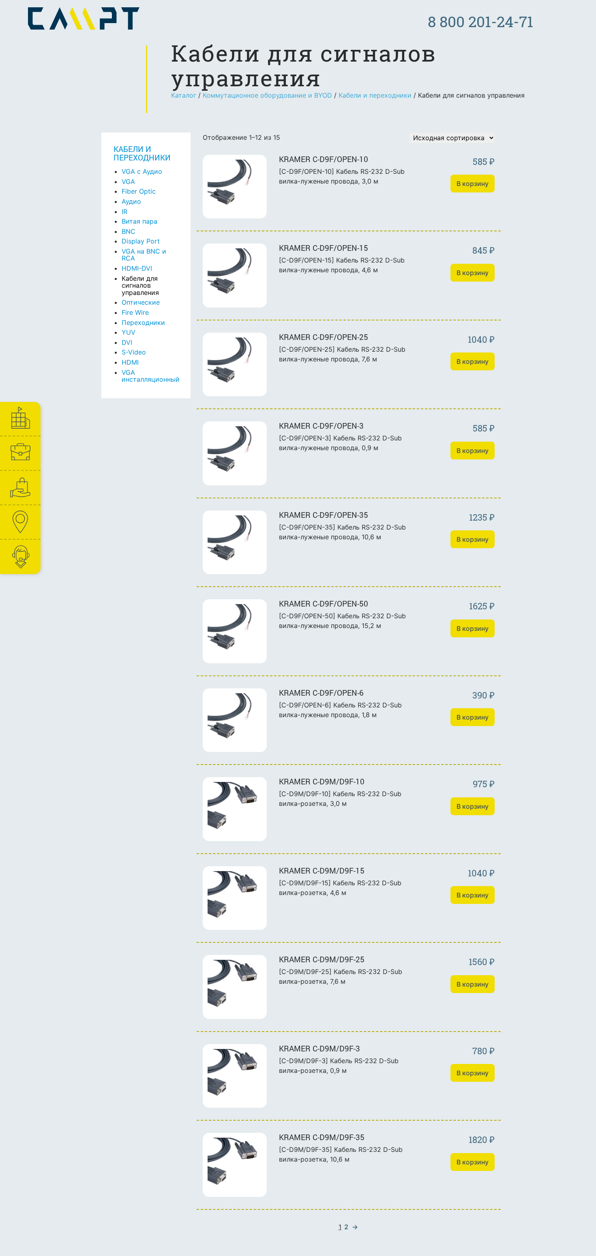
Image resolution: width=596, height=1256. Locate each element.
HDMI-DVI (137, 268)
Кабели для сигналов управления (140, 285)
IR (124, 211)
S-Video (134, 352)
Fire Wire (135, 312)
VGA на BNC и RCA (144, 255)
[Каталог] (20, 488)
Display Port (141, 241)
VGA (128, 181)
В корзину (473, 183)
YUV (128, 332)
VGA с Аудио (142, 171)
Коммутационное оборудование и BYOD (267, 95)
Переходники (143, 322)
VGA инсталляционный (151, 376)
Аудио (131, 201)
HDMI (130, 362)
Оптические (141, 302)
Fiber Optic (139, 191)
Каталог (183, 95)
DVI (127, 342)
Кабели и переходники (375, 95)
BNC (128, 231)
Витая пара (139, 221)
